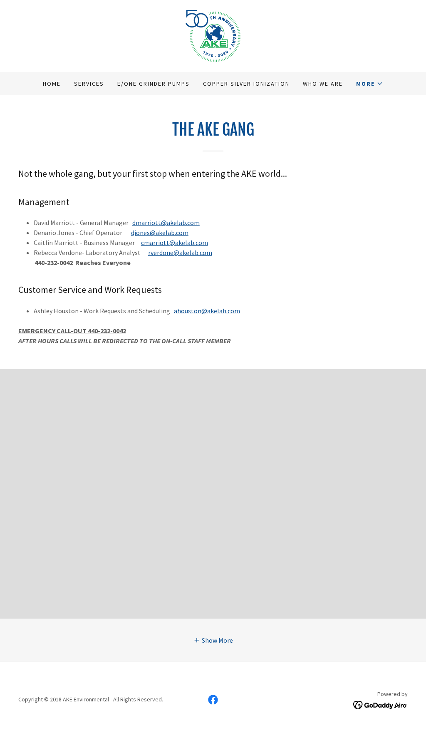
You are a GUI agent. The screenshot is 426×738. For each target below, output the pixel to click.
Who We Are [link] (323, 83)
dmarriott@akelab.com (166, 222)
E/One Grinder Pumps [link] (153, 83)
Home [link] (52, 83)
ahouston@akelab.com (207, 311)
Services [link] (89, 83)
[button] (369, 84)
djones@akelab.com (159, 232)
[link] (213, 35)
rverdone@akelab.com (180, 252)
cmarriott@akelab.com (174, 242)
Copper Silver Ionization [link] (246, 83)
